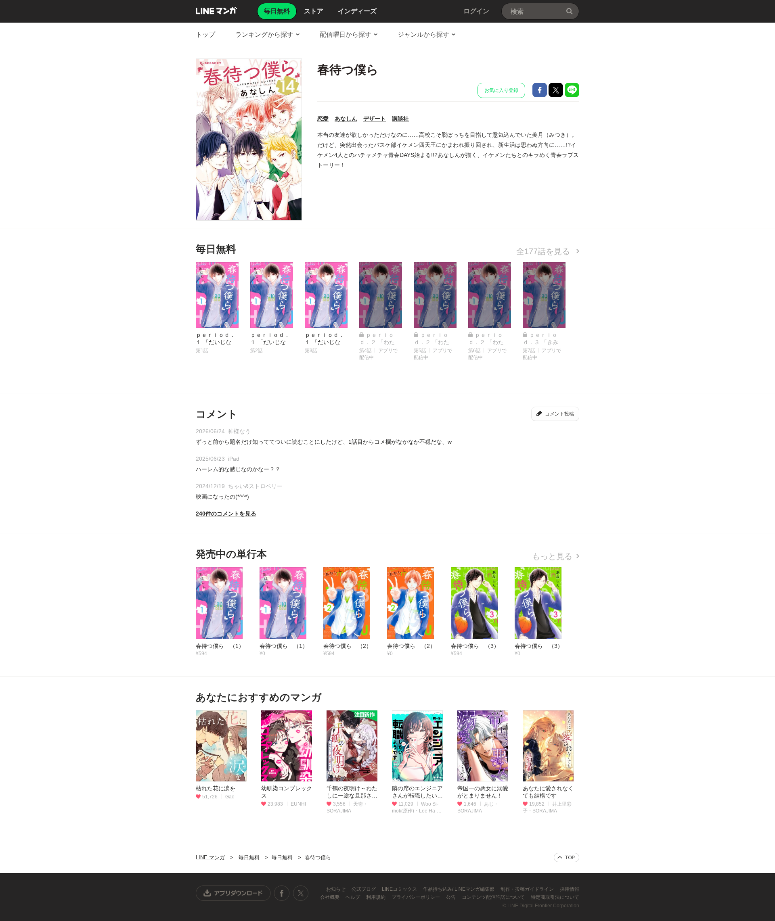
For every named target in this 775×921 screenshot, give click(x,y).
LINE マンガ (216, 10)
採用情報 (569, 889)
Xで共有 (556, 90)
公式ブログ (364, 889)
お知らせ (336, 889)
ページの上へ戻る (566, 857)
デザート (374, 118)
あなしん (346, 118)
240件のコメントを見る (226, 513)
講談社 (400, 118)
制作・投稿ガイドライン (528, 889)
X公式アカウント (300, 893)
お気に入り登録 (501, 90)
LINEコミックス (400, 889)
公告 (451, 897)
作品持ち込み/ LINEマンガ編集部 (459, 889)
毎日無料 (249, 857)
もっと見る (552, 556)
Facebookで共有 (539, 90)
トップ (205, 34)
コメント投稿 (559, 414)
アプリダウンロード (233, 893)
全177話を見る (544, 251)
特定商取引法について (555, 897)
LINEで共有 (572, 90)
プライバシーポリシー (416, 897)
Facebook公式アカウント (282, 893)
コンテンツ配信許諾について (494, 897)
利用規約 (376, 897)
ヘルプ (353, 897)
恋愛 (323, 118)
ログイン (476, 11)
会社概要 (330, 897)
